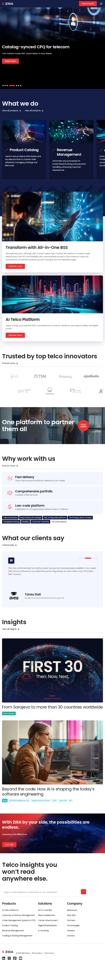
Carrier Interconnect (48, 920)
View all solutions (33, 110)
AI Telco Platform (10, 910)
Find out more (15, 266)
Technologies (73, 925)
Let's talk (9, 844)
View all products (10, 110)
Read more (10, 69)
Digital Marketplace (47, 925)
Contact (71, 935)
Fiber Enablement (46, 915)
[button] (3, 85)
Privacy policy (37, 953)
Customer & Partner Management (18, 915)
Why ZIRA (71, 915)
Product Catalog (10, 925)
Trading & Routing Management (17, 935)
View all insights (9, 629)
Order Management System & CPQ (18, 920)
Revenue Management (13, 930)
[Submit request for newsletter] (83, 891)
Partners (71, 920)
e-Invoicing (43, 930)
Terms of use (49, 953)
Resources (72, 910)
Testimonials (8, 545)
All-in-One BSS (45, 910)
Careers (71, 930)
